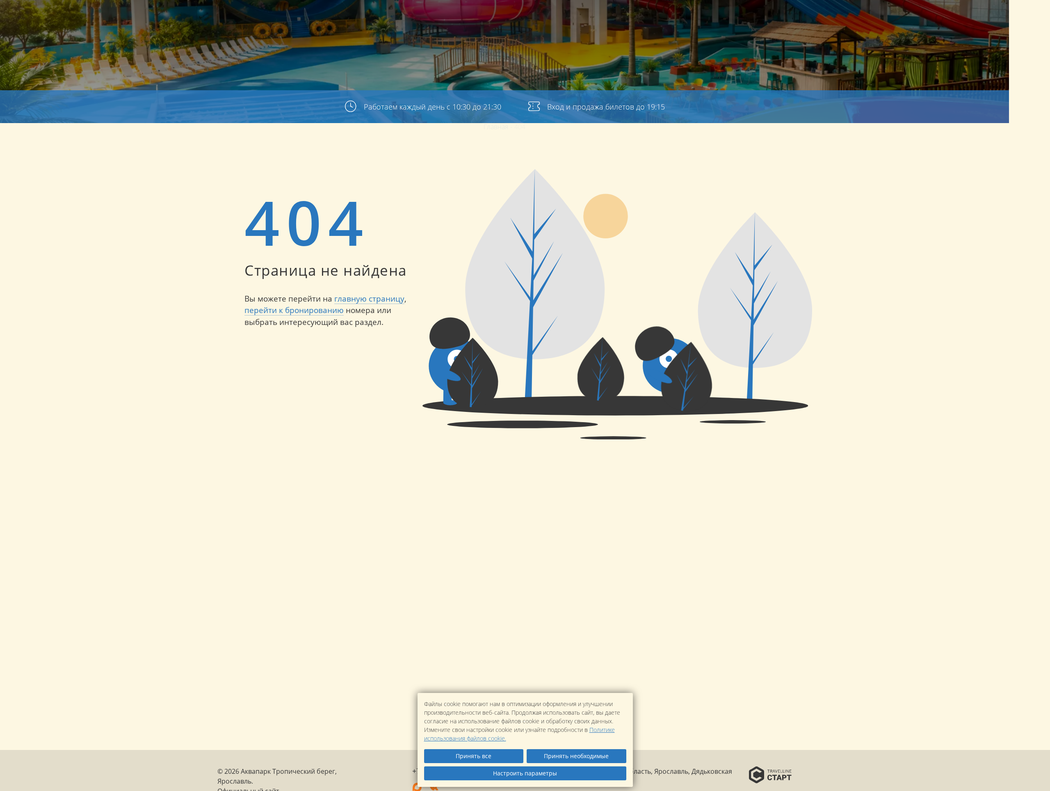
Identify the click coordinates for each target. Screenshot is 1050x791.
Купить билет (997, 18)
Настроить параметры (525, 773)
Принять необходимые (576, 756)
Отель (616, 20)
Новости (837, 20)
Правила (876, 20)
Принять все (473, 756)
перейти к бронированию (294, 310)
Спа (682, 20)
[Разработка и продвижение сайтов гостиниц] (770, 775)
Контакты (916, 20)
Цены (705, 20)
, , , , (1029, 680)
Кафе (806, 20)
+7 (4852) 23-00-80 (1029, 139)
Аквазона (651, 20)
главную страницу (369, 298)
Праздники (770, 20)
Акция (732, 20)
